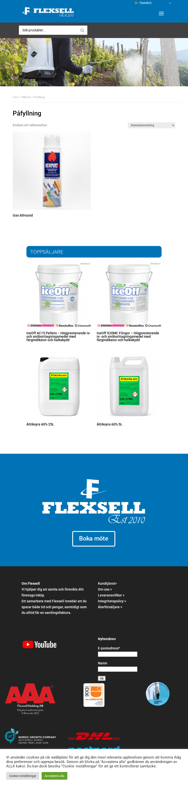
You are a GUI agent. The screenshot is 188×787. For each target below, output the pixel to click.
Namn (102, 663)
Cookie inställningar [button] (22, 776)
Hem (16, 97)
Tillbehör (26, 97)
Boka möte (94, 538)
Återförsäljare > (110, 607)
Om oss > (105, 589)
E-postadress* (109, 648)
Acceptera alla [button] (54, 776)
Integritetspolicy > (112, 601)
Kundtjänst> (107, 583)
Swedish (145, 3)
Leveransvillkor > (111, 595)
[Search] (82, 30)
